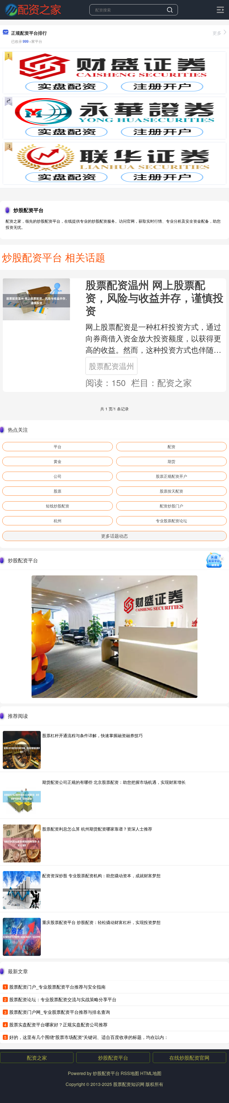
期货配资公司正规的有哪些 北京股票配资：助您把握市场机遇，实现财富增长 (114, 782)
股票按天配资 (171, 491)
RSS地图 (130, 1073)
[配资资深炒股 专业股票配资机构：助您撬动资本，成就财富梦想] (22, 890)
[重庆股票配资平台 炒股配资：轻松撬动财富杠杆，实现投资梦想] (22, 937)
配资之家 (37, 1057)
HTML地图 (150, 1073)
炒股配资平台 (113, 1057)
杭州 (57, 520)
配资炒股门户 (171, 506)
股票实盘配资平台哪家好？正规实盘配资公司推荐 (58, 1024)
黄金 (57, 461)
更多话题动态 (114, 536)
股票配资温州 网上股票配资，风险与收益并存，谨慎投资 (154, 297)
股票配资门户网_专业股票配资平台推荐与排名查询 (59, 1012)
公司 (57, 476)
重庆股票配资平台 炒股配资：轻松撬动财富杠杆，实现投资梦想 (101, 922)
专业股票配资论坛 (171, 520)
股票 (57, 491)
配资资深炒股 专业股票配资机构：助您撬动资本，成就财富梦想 (101, 875)
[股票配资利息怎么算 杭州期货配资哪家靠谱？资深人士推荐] (22, 843)
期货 (171, 461)
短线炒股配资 (57, 506)
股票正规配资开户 (171, 476)
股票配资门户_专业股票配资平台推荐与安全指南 (57, 987)
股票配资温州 (111, 365)
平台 (57, 446)
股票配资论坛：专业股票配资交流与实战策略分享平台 (62, 999)
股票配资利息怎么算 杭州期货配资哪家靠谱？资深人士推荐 (97, 829)
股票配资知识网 (128, 1084)
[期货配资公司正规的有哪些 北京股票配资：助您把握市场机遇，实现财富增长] (22, 797)
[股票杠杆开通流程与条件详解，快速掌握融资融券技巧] (22, 750)
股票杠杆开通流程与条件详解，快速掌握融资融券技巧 (92, 735)
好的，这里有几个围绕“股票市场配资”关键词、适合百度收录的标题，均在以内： (88, 1037)
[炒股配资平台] (32, 9)
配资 (171, 446)
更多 (217, 33)
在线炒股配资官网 (189, 1057)
